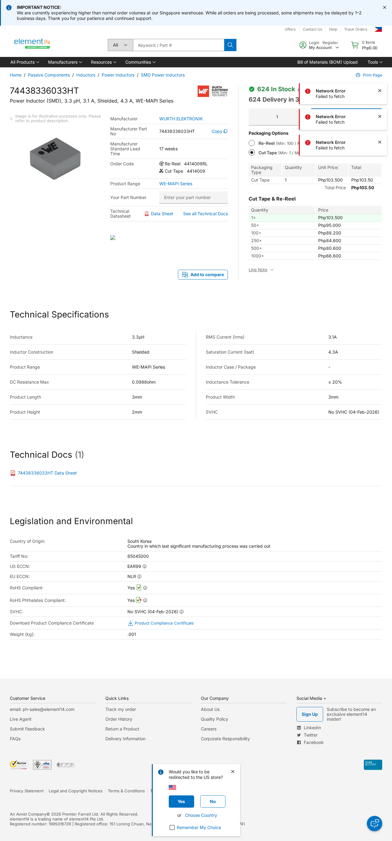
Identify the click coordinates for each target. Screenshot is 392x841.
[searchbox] (178, 45)
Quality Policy (214, 719)
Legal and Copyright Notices (76, 790)
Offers (290, 29)
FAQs (15, 738)
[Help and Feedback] (374, 823)
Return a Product (122, 728)
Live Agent (21, 719)
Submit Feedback (27, 728)
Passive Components (49, 74)
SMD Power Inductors (163, 74)
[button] (24, 62)
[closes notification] (384, 7)
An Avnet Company (28, 814)
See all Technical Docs (205, 213)
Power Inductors (118, 74)
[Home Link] (32, 45)
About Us (210, 709)
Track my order (120, 709)
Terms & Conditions (126, 790)
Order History (118, 719)
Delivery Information (125, 738)
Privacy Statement (26, 790)
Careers (209, 728)
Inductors (85, 74)
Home (15, 74)
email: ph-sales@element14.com (42, 709)
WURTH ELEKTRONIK (181, 118)
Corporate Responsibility (225, 738)
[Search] (230, 45)
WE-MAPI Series (175, 183)
